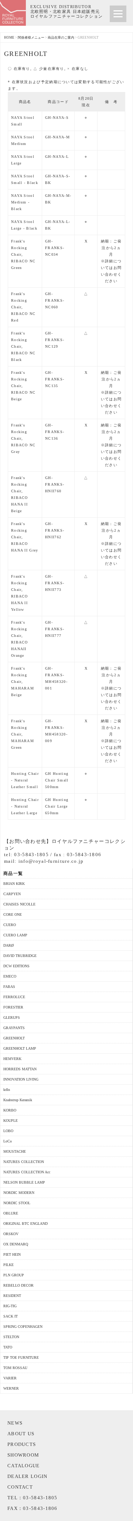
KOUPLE (10, 1120)
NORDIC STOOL (16, 1203)
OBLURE (10, 1213)
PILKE (8, 1265)
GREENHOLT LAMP (19, 1048)
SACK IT (10, 1316)
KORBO (9, 1110)
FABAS (9, 987)
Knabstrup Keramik (17, 1100)
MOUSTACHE (14, 1151)
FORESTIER (13, 1007)
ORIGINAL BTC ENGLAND (25, 1224)
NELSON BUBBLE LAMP (24, 1182)
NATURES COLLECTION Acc (26, 1172)
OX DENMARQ (15, 1244)
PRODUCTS (21, 1444)
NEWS (15, 1423)
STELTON (11, 1337)
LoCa (7, 1141)
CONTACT (20, 1487)
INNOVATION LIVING (20, 1079)
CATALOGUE (23, 1465)
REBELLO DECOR (18, 1285)
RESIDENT (12, 1296)
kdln (6, 1090)
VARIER (10, 1378)
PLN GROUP (13, 1275)
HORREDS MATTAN (20, 1069)
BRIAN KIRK (14, 884)
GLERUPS (11, 1017)
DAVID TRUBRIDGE (20, 956)
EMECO (9, 976)
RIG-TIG (10, 1306)
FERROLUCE (14, 997)
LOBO (8, 1131)
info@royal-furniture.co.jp (51, 861)
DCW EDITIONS (16, 966)
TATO (7, 1347)
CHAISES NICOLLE (19, 904)
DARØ (8, 945)
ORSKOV (10, 1234)
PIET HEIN (12, 1254)
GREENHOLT (14, 1038)
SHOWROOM (23, 1455)
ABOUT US (20, 1433)
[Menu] (118, 14)
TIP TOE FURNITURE (21, 1357)
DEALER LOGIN (27, 1476)
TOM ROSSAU (15, 1368)
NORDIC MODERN (18, 1193)
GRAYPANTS (14, 1028)
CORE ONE (12, 914)
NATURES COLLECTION (23, 1162)
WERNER (11, 1388)
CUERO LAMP (15, 935)
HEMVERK (12, 1059)
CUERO (9, 925)
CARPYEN (12, 894)
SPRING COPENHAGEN (22, 1327)
